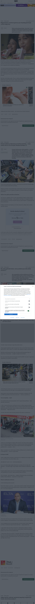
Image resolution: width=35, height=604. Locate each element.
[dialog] (17, 302)
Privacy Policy (23, 317)
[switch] (29, 301)
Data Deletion (12, 317)
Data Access (17, 317)
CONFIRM (11, 314)
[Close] (33, 286)
